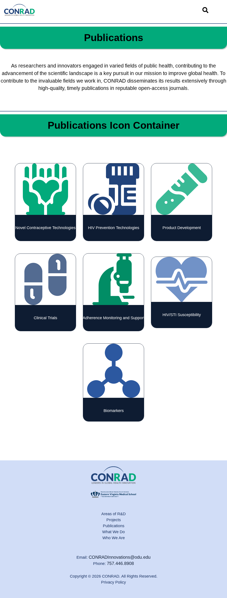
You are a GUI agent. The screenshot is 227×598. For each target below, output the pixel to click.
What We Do (113, 532)
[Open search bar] (205, 10)
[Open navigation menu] (218, 10)
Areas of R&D (113, 514)
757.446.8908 (120, 563)
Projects (113, 520)
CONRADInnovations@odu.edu (120, 557)
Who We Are (113, 538)
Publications (113, 526)
